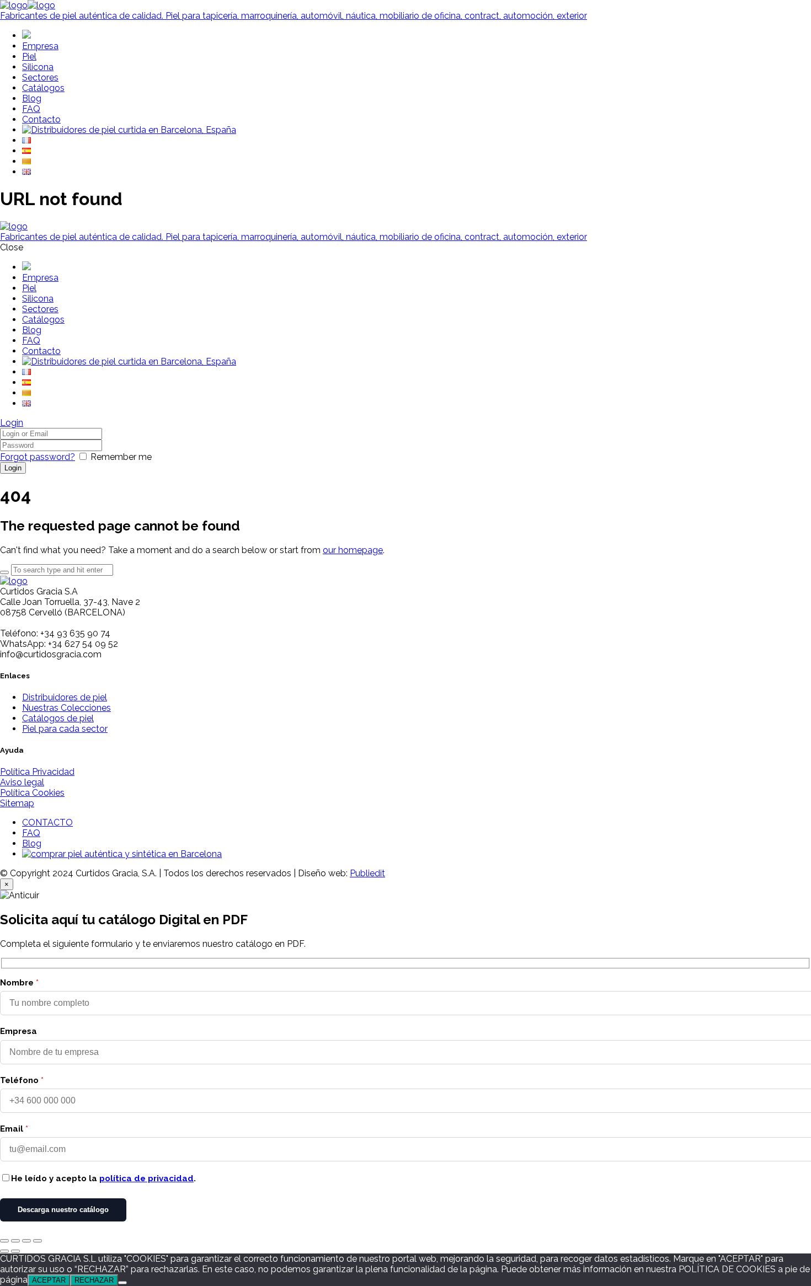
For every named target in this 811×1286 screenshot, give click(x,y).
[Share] (15, 1240)
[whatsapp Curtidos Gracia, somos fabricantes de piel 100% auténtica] (122, 854)
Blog (31, 843)
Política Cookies (32, 792)
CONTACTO (47, 822)
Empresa (18, 1031)
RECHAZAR (94, 1280)
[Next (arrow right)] (15, 1251)
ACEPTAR (49, 1280)
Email (14, 1129)
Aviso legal (22, 782)
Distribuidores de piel (64, 697)
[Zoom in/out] (37, 1240)
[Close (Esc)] (4, 1240)
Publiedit (367, 873)
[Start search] (4, 572)
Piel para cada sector (65, 729)
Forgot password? (37, 457)
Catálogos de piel (58, 718)
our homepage (353, 550)
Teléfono (22, 1080)
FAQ (31, 833)
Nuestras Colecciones (66, 708)
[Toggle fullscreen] (26, 1240)
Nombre (19, 983)
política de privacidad (146, 1178)
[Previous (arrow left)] (4, 1251)
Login (11, 422)
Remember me (121, 457)
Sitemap (17, 803)
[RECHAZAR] (122, 1282)
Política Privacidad (37, 772)
